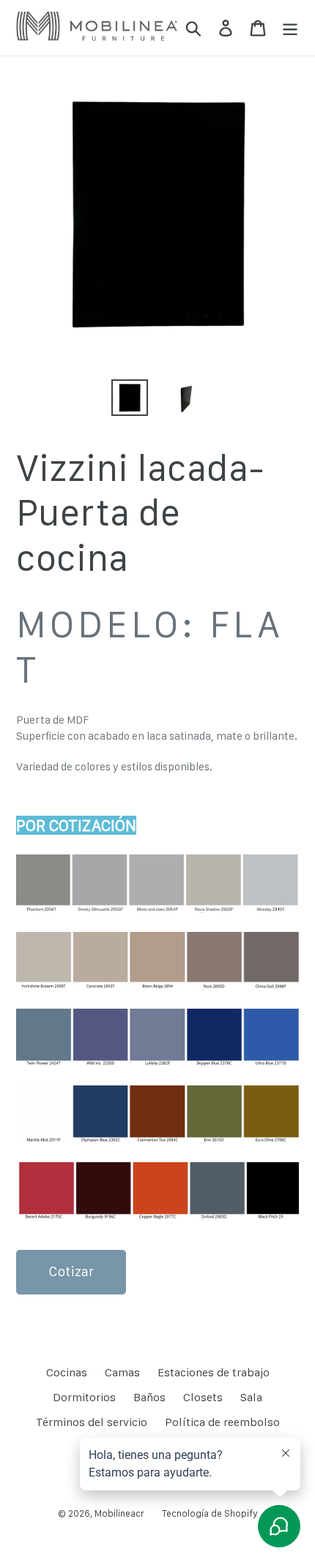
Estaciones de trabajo (214, 1372)
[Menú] (290, 28)
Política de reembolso (222, 1422)
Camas (122, 1372)
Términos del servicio (91, 1422)
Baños (149, 1397)
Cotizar (71, 1271)
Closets (203, 1397)
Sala (251, 1397)
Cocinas (66, 1372)
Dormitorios (84, 1397)
